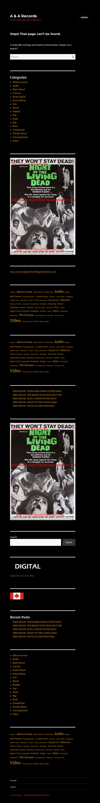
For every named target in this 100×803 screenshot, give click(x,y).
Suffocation (14, 315)
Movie (16, 107)
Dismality (23, 300)
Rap (15, 122)
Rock (15, 126)
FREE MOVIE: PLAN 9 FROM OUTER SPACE (35, 398)
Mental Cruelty (40, 307)
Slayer (56, 311)
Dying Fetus (53, 300)
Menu (84, 17)
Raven (49, 311)
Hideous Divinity (16, 304)
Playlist (16, 111)
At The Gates (48, 292)
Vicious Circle (59, 315)
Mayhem (30, 307)
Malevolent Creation (18, 307)
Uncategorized (20, 137)
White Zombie (44, 321)
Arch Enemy (38, 292)
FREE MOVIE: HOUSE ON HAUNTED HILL (34, 406)
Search (13, 537)
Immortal (26, 304)
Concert (17, 93)
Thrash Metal (20, 133)
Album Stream (20, 82)
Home (13, 780)
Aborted (12, 292)
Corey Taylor (60, 296)
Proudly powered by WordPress (37, 795)
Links (12, 787)
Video (15, 140)
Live (15, 104)
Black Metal (19, 89)
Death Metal (19, 96)
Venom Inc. (50, 315)
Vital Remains (27, 321)
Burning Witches (28, 296)
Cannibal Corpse (41, 296)
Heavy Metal (19, 100)
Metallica (49, 307)
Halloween (65, 300)
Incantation (35, 304)
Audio (16, 85)
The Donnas (26, 315)
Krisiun (60, 304)
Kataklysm (43, 304)
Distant (30, 300)
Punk (15, 118)
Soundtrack (19, 129)
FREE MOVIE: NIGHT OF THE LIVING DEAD (35, 402)
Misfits (56, 307)
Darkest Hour (14, 300)
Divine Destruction (40, 300)
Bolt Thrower (16, 296)
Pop (15, 115)
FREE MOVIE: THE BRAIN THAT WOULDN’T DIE (37, 395)
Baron (67, 292)
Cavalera (52, 296)
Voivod (35, 321)
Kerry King (52, 304)
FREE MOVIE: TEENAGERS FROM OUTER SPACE (37, 391)
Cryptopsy (69, 296)
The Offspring (40, 315)
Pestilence (35, 311)
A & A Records (23, 16)
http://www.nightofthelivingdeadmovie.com (33, 272)
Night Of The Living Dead (19, 311)
